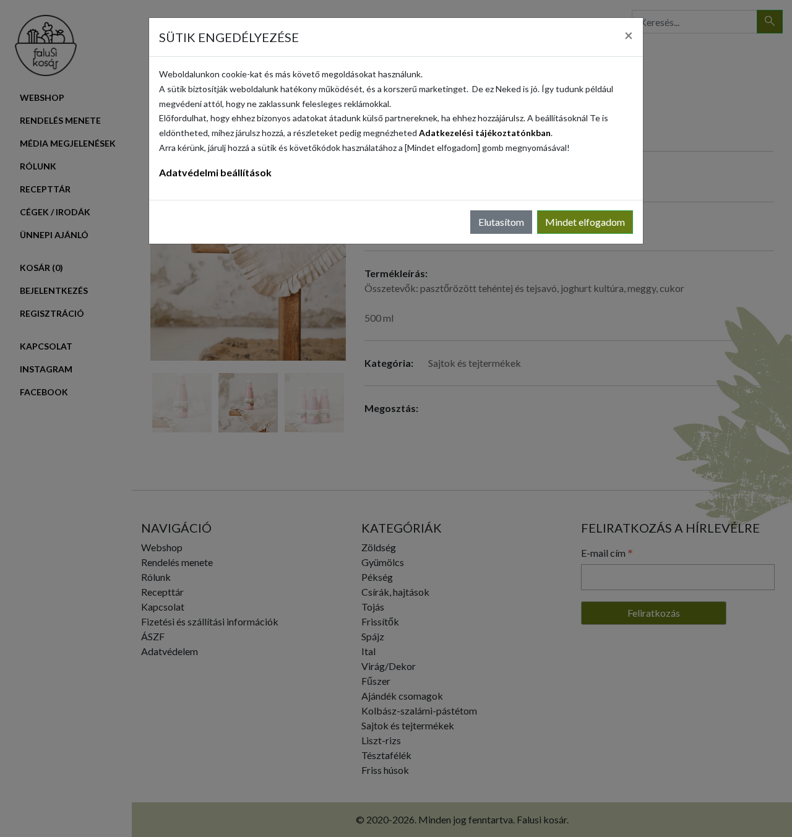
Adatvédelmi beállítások (215, 172)
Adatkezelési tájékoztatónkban (485, 132)
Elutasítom (501, 222)
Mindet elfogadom (585, 222)
